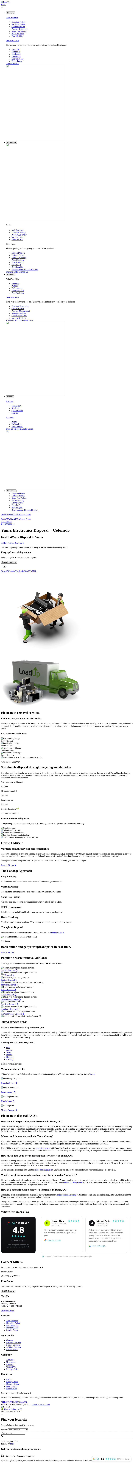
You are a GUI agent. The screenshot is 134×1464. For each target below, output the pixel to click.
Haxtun (9, 1055)
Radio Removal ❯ (8, 990)
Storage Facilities (19, 313)
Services (15, 408)
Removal (10, 13)
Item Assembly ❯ (8, 1092)
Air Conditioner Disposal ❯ (12, 1014)
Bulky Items (17, 61)
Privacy (35, 1404)
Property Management (21, 311)
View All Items (12, 63)
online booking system (43, 1170)
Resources (11, 491)
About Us (10, 1360)
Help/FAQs (16, 265)
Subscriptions (17, 426)
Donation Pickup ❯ (9, 1083)
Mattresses (16, 52)
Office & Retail (18, 308)
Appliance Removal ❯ (10, 1009)
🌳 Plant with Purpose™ (11, 1409)
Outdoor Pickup (18, 27)
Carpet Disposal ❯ (8, 994)
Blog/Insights (17, 267)
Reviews (25, 269)
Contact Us (23, 272)
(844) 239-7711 (7, 1402)
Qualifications (17, 410)
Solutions (15, 283)
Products (9, 417)
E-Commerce (17, 288)
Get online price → (9, 562)
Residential (11, 142)
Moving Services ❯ (9, 1110)
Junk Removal (12, 17)
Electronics (16, 56)
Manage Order (12, 272)
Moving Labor (18, 237)
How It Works (17, 262)
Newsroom (10, 1362)
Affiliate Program (13, 1347)
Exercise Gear (17, 59)
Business (10, 274)
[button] (67, 1121)
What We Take (18, 34)
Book (3, 4)
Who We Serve (18, 293)
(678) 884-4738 (7, 1310)
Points (14, 422)
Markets (15, 413)
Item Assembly (12, 1325)
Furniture (15, 49)
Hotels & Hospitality (20, 306)
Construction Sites (19, 316)
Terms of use (44, 1404)
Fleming (9, 1059)
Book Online (7, 524)
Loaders (10, 397)
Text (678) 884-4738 (10, 514)
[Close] (2, 1414)
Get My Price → (8, 1291)
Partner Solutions (13, 1345)
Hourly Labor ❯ (8, 1101)
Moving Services (19, 318)
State (12, 1444)
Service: (4, 1429)
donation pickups (57, 932)
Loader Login (27, 429)
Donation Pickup (19, 22)
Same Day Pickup (19, 31)
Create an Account (14, 320)
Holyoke (9, 1057)
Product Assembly (19, 235)
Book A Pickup (7, 952)
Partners (15, 286)
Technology (16, 406)
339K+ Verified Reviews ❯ (12, 543)
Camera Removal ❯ (9, 970)
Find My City (17, 36)
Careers (9, 1340)
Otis (8, 1047)
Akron (9, 1050)
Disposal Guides (18, 253)
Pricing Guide (12, 1382)
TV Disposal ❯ (7, 975)
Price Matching (18, 260)
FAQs (8, 1379)
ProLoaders (16, 424)
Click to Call (6, 521)
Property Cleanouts (19, 29)
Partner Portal (27, 320)
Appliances (16, 54)
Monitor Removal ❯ (9, 985)
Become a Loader (13, 429)
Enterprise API (18, 290)
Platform (9, 401)
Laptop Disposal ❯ (9, 980)
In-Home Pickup (18, 24)
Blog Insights (11, 1386)
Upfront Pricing (18, 255)
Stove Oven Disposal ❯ (11, 999)
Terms (91, 1074)
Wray (8, 1052)
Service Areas (17, 239)
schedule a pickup (42, 1148)
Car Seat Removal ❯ (9, 1004)
